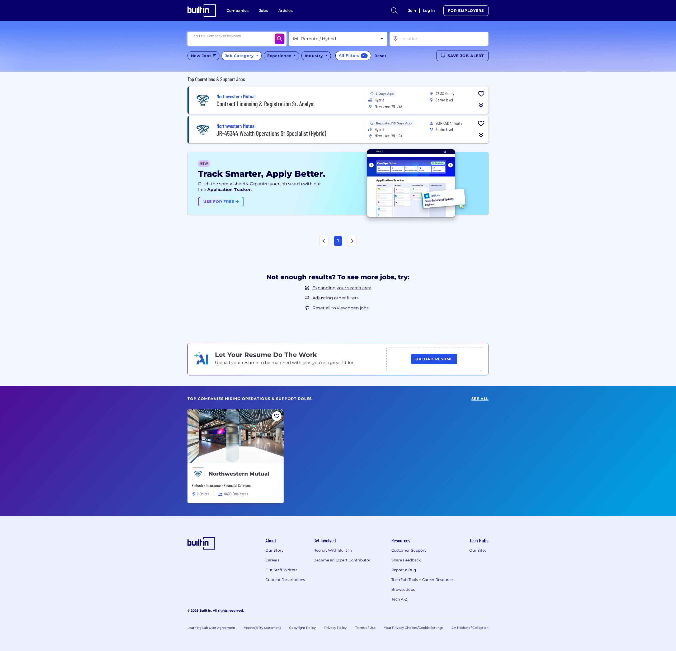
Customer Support (408, 550)
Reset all (321, 307)
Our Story (274, 550)
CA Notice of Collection (470, 628)
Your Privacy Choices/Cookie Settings (413, 628)
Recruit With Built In (332, 550)
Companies (237, 10)
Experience (280, 55)
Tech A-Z (399, 599)
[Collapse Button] (481, 105)
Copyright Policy (302, 628)
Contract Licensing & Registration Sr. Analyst (266, 104)
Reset (380, 55)
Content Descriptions (285, 579)
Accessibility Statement (262, 628)
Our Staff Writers (281, 570)
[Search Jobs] (279, 39)
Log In (429, 10)
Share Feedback (406, 560)
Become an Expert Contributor (341, 560)
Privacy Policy (335, 628)
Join (412, 10)
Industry (314, 55)
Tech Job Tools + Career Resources (422, 579)
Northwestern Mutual (239, 474)
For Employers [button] (466, 10)
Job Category (240, 55)
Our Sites (477, 550)
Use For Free (219, 201)
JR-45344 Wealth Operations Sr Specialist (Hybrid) (271, 133)
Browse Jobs (403, 589)
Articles (285, 10)
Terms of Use (365, 628)
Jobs (263, 10)
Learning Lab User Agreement (211, 628)
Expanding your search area (341, 287)
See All (480, 399)
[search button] (394, 10)
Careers (272, 560)
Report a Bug (403, 570)
